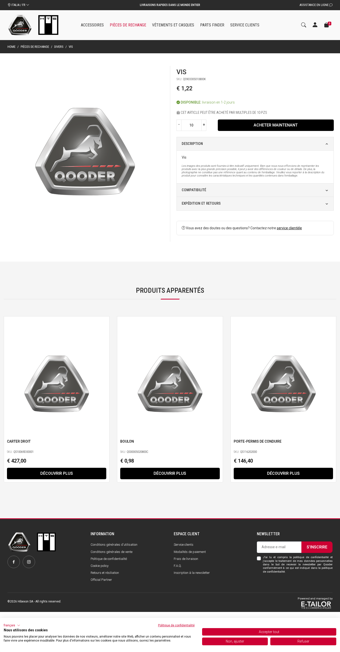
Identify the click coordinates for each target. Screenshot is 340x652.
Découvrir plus (56, 473)
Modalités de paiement (190, 552)
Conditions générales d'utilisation (114, 544)
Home (11, 47)
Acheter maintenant (276, 125)
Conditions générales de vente (111, 552)
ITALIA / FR (18, 5)
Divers (58, 47)
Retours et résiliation (105, 573)
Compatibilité (194, 190)
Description (192, 143)
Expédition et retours (201, 203)
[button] (12, 625)
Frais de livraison (186, 559)
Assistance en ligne (314, 5)
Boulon (127, 441)
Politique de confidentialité (109, 559)
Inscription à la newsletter (192, 573)
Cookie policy (100, 566)
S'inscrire (317, 547)
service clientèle (289, 228)
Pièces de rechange (35, 47)
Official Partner (101, 580)
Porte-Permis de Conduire (258, 441)
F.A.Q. (178, 566)
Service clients (183, 544)
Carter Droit (19, 441)
